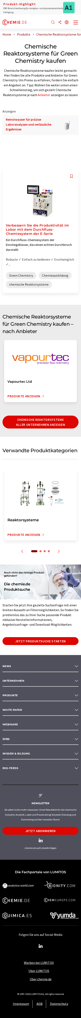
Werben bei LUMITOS (39, 963)
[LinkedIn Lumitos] (40, 946)
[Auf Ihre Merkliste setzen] (71, 176)
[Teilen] (60, 22)
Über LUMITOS (38, 971)
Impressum (21, 1004)
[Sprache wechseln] (67, 22)
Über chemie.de (41, 979)
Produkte (10, 695)
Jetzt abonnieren (40, 831)
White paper (12, 709)
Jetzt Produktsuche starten (40, 641)
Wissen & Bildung (16, 753)
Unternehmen (13, 680)
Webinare (10, 724)
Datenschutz (59, 1004)
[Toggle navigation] (76, 23)
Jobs (6, 739)
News (6, 666)
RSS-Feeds (10, 768)
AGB (40, 1004)
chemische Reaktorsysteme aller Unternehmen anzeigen (40, 422)
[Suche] (53, 22)
